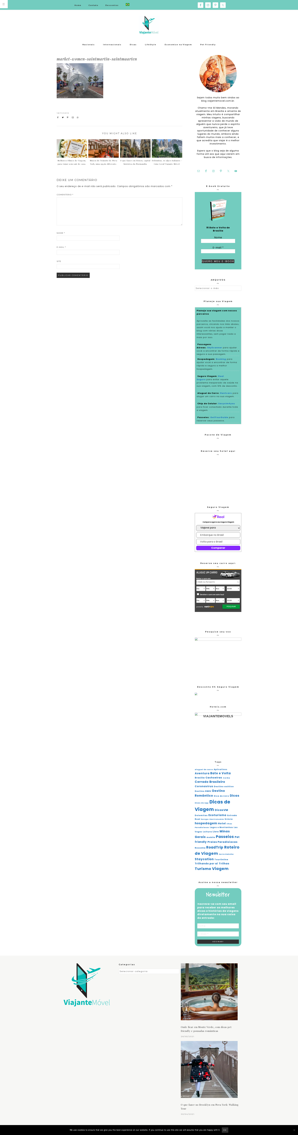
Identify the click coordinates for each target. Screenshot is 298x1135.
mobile (211, 837)
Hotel (222, 823)
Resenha (200, 848)
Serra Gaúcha (226, 854)
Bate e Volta (220, 773)
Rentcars (226, 393)
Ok (225, 1130)
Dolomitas (201, 815)
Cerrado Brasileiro (210, 782)
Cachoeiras (213, 777)
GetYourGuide (219, 417)
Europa (205, 819)
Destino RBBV (203, 791)
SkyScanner (214, 347)
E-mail (61, 247)
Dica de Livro (221, 796)
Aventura (202, 773)
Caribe (226, 778)
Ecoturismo (217, 815)
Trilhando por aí (206, 863)
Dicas (234, 795)
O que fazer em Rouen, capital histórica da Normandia (135, 162)
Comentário (65, 194)
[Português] (128, 4)
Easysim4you (226, 403)
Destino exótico (224, 786)
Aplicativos (220, 769)
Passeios (225, 836)
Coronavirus (204, 786)
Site (59, 261)
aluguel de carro (204, 769)
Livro (216, 831)
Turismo (203, 868)
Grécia (229, 819)
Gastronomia (216, 819)
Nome (61, 233)
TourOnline (221, 859)
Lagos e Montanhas (221, 827)
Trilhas (224, 863)
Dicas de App (202, 803)
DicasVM (221, 810)
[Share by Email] (73, 117)
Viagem (220, 868)
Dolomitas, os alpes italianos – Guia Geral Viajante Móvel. (167, 162)
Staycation (204, 859)
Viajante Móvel (149, 25)
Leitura (207, 831)
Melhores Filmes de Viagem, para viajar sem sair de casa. (72, 162)
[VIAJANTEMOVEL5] (196, 694)
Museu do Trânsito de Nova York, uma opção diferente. (103, 162)
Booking (221, 359)
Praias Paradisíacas (222, 842)
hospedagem (206, 823)
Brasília (200, 777)
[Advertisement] (156, 86)
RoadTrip (214, 847)
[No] (294, 1130)
